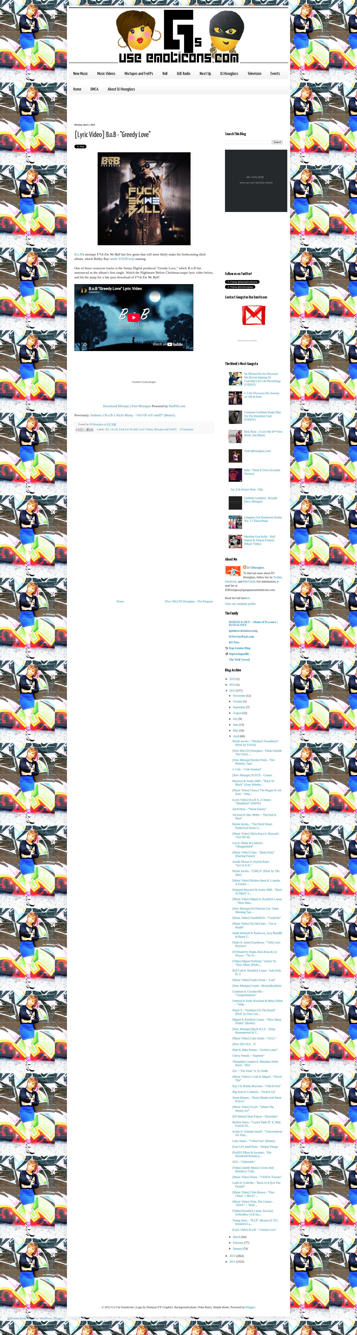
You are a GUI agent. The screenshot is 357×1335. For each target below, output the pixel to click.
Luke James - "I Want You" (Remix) (253, 1141)
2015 (232, 679)
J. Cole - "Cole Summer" (247, 769)
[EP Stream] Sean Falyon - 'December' (255, 1116)
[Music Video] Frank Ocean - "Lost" (254, 980)
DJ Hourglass (229, 74)
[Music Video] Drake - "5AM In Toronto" (257, 1177)
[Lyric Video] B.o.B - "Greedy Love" (254, 1229)
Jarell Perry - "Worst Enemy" (249, 809)
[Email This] (77, 430)
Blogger (250, 1307)
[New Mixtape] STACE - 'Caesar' (252, 775)
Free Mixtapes (141, 406)
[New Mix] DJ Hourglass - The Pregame (189, 601)
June (236, 724)
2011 (232, 1261)
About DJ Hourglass (121, 89)
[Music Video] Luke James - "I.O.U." (254, 1038)
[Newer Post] (75, 601)
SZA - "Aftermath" (243, 1161)
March (237, 1237)
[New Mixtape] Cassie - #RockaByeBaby (257, 985)
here (247, 598)
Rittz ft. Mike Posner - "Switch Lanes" (255, 1049)
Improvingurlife (239, 653)
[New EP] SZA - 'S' (244, 1044)
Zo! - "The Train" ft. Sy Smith (250, 1070)
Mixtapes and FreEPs (139, 74)
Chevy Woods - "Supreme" (248, 1055)
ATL (107, 429)
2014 (232, 684)
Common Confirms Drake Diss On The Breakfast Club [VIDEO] (262, 416)
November (239, 695)
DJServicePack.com (241, 636)
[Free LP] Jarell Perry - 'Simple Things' (255, 1146)
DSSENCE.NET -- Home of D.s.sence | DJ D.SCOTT (253, 623)
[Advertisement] (142, 108)
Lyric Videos (146, 429)
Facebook (231, 581)
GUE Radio (183, 74)
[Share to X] (84, 430)
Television (254, 74)
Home (77, 89)
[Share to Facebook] (88, 430)
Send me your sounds (247, 341)
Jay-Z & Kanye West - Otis (247, 489)
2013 (232, 690)
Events (275, 74)
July (236, 718)
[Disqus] (144, 489)
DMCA (94, 89)
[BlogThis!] (81, 430)
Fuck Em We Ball (128, 429)
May (236, 730)
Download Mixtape (116, 406)
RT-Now (234, 642)
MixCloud (249, 581)
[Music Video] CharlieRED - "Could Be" (256, 917)
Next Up (205, 74)
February (238, 1242)
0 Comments (186, 429)
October (238, 701)
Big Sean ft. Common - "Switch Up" (254, 1091)
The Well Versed (239, 659)
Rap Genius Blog (239, 648)
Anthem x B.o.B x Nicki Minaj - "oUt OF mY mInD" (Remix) (132, 415)
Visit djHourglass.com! (257, 451)
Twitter (277, 577)
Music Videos (106, 74)
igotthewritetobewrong (243, 630)
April (236, 736)
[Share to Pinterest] (92, 430)
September (239, 707)
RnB (165, 74)
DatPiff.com (177, 406)
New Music (80, 74)
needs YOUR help (122, 259)
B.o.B (78, 254)
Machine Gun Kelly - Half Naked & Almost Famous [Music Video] (259, 540)
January (238, 1248)
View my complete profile (240, 603)
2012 (232, 1255)
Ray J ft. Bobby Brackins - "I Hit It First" (256, 1086)
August (237, 713)
